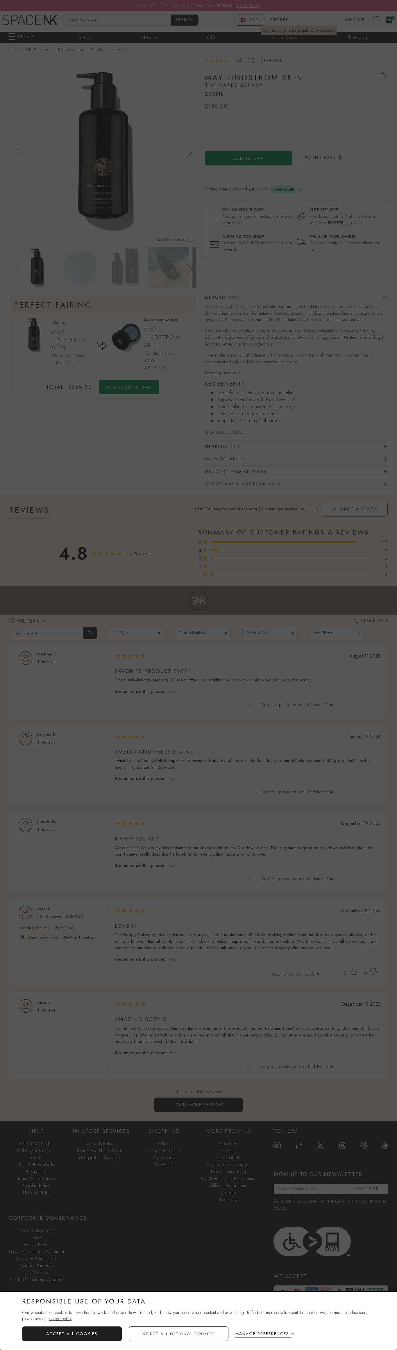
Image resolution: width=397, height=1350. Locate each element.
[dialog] (198, 1321)
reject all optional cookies (178, 1334)
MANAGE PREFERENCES (262, 1334)
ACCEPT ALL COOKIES (72, 1334)
